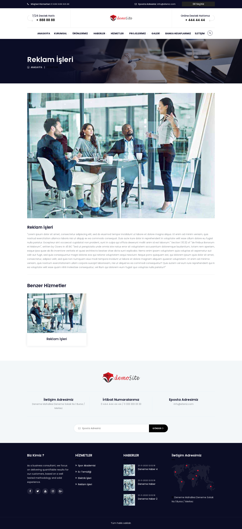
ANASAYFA (43, 33)
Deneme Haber (146, 484)
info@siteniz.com (166, 4)
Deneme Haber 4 (148, 469)
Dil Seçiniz (198, 4)
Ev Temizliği (84, 471)
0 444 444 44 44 (60, 4)
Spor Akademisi (86, 465)
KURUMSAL (60, 33)
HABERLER (99, 33)
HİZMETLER (117, 33)
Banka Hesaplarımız (178, 33)
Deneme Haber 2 (147, 498)
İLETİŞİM (200, 33)
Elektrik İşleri (84, 478)
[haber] (53, 325)
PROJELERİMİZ (137, 33)
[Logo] (121, 17)
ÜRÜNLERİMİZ (80, 33)
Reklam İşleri (57, 339)
